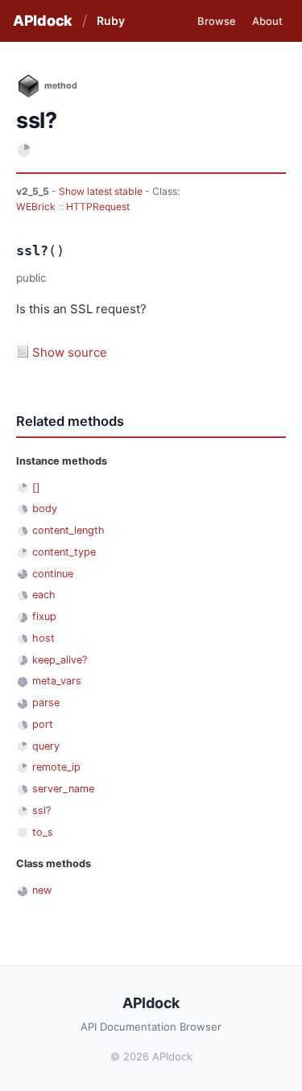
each (44, 595)
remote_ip (56, 767)
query (46, 746)
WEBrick (36, 206)
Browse (216, 20)
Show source (69, 352)
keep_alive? (59, 660)
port (42, 724)
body (44, 508)
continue (52, 574)
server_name (63, 789)
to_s (42, 832)
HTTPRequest (98, 206)
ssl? (41, 810)
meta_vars (56, 681)
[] (36, 487)
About (267, 20)
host (43, 638)
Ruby (111, 20)
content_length (68, 530)
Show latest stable (102, 191)
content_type (64, 552)
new (42, 890)
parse (46, 702)
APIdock (42, 20)
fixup (44, 616)
